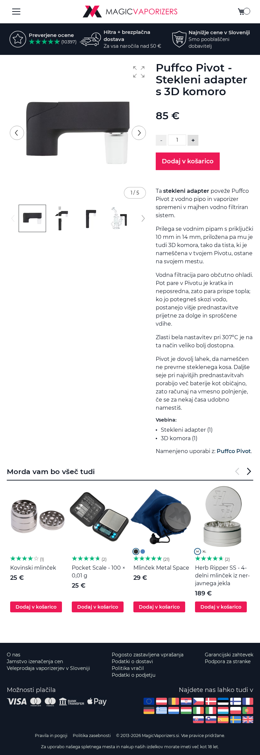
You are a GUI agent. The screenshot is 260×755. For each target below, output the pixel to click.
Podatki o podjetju (133, 675)
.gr (161, 710)
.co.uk (247, 719)
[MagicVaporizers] (130, 11)
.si (210, 719)
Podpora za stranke (228, 661)
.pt (247, 710)
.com (149, 701)
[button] (139, 72)
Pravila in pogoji (51, 735)
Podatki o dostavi (132, 661)
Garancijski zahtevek (229, 655)
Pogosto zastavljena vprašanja (147, 655)
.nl (173, 710)
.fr (247, 701)
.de (149, 710)
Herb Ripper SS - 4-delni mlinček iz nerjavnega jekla (222, 576)
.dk (210, 701)
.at (161, 701)
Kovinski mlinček (33, 568)
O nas (13, 655)
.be (173, 701)
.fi (235, 701)
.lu (223, 710)
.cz (198, 701)
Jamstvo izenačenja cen (35, 661)
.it (210, 710)
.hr (186, 701)
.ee (223, 701)
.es (223, 719)
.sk (198, 719)
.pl (235, 710)
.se (235, 719)
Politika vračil (128, 668)
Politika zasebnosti (92, 735)
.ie (198, 710)
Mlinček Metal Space (161, 568)
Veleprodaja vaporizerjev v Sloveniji (48, 668)
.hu (186, 710)
